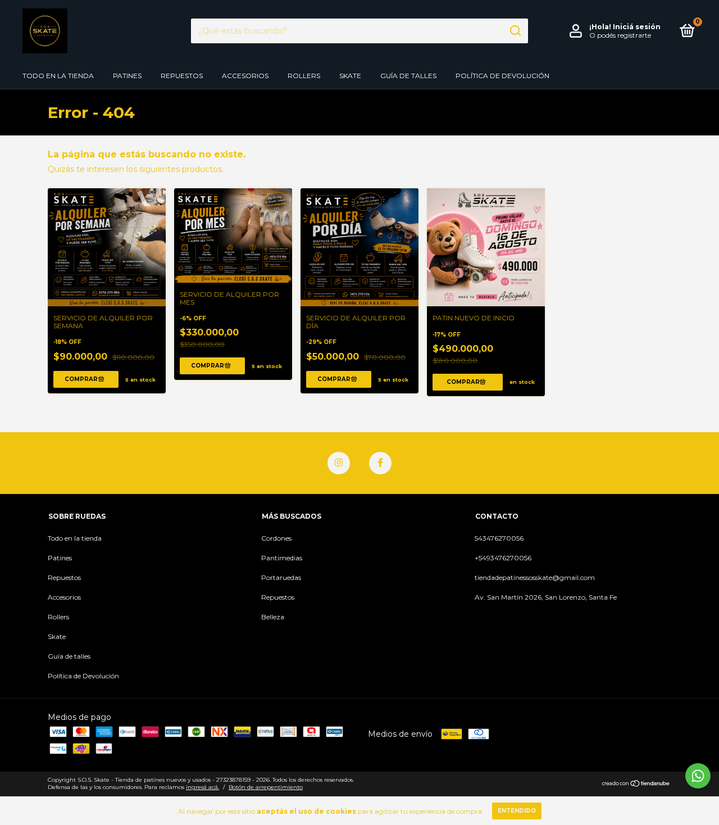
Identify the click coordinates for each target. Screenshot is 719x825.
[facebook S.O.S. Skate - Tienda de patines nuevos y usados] (380, 463)
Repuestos (182, 75)
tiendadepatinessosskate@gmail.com (535, 577)
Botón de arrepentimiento (266, 787)
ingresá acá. (202, 787)
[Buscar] (515, 31)
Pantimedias (281, 558)
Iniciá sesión (637, 26)
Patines (127, 75)
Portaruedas (281, 577)
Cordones (276, 538)
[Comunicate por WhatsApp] (698, 775)
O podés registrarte (620, 35)
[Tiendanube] (636, 784)
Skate (350, 75)
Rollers (304, 75)
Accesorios (245, 75)
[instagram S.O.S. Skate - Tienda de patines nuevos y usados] (338, 463)
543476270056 (499, 538)
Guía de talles (408, 75)
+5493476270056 (503, 558)
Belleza (272, 617)
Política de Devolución (502, 75)
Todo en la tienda (58, 75)
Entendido (517, 810)
